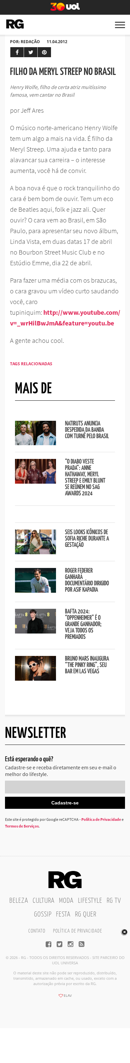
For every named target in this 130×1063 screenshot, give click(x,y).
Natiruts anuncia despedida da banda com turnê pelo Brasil (87, 430)
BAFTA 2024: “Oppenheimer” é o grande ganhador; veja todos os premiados (83, 624)
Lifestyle (90, 900)
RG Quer (85, 914)
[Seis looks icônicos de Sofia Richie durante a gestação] (35, 552)
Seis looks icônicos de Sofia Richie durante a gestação (87, 538)
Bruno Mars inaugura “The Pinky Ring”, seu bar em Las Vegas (87, 665)
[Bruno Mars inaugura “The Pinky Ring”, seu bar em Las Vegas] (35, 678)
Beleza (18, 900)
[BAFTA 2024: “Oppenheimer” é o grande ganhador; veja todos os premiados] (35, 631)
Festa (63, 914)
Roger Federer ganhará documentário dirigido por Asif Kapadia (87, 580)
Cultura (44, 900)
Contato (36, 931)
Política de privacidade (77, 931)
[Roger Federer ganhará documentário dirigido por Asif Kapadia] (35, 590)
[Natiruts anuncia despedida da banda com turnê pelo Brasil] (35, 443)
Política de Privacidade (101, 819)
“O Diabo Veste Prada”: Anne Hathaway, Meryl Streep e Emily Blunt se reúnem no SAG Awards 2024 (85, 478)
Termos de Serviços (22, 826)
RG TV (114, 900)
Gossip (43, 914)
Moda (66, 900)
